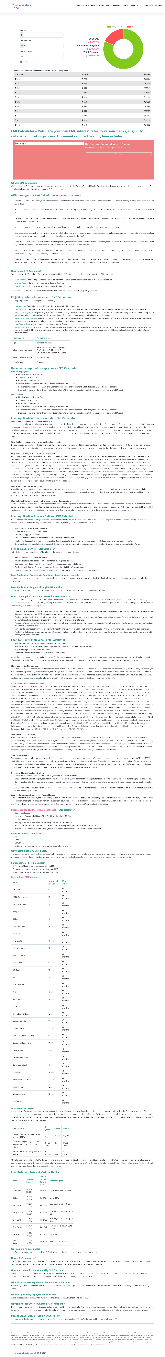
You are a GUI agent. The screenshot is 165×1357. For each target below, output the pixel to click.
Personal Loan (119, 5)
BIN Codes (90, 5)
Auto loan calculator (42, 227)
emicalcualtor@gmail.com (30, 1344)
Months (26, 62)
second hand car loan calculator (88, 259)
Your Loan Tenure (26, 51)
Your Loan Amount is (27, 30)
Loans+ (158, 5)
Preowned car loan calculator (60, 259)
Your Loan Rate (25, 41)
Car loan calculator (22, 218)
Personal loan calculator (24, 201)
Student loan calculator (81, 245)
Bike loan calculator (22, 250)
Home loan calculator (23, 209)
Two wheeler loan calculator (49, 250)
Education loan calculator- (25, 242)
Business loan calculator (24, 233)
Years (35, 62)
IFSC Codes (77, 5)
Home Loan (104, 5)
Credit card (147, 5)
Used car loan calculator (24, 259)
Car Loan (134, 5)
